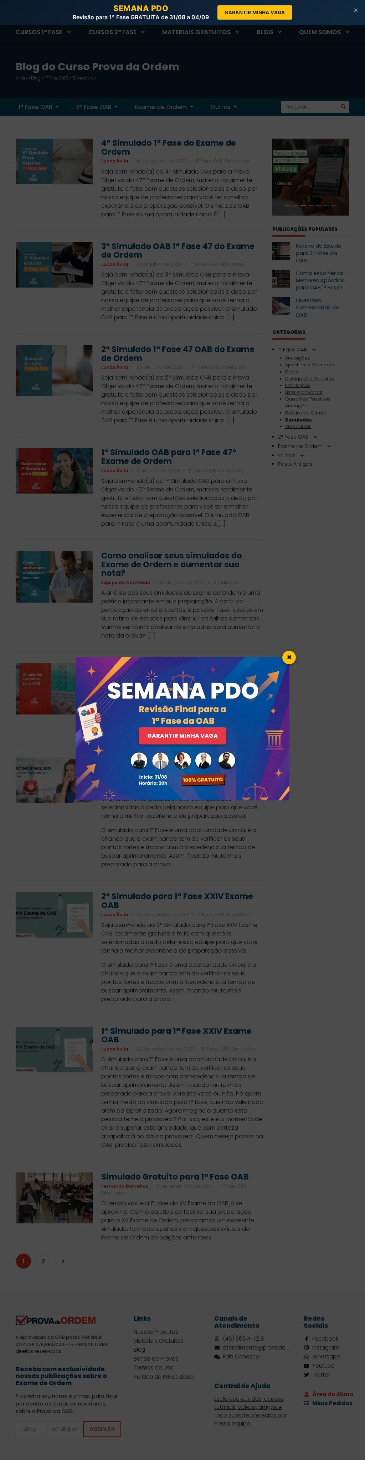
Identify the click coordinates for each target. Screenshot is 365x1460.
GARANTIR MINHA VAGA (182, 736)
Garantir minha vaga (255, 12)
